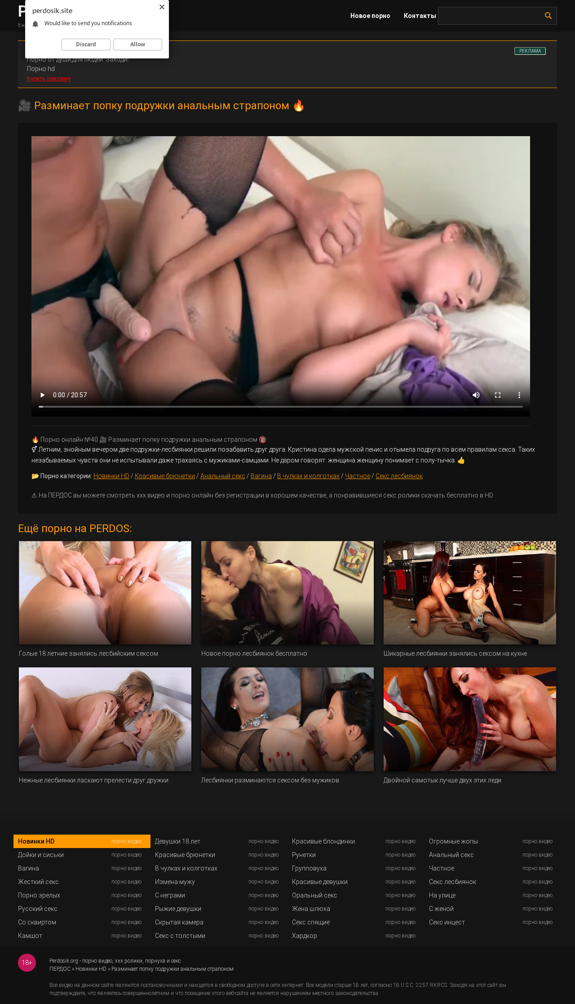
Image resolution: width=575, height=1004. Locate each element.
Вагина (261, 476)
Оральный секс (314, 895)
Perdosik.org (63, 961)
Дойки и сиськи (41, 854)
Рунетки (304, 854)
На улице (442, 895)
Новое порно (370, 15)
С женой (441, 908)
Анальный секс (222, 476)
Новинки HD (111, 476)
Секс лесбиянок (399, 476)
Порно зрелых (39, 895)
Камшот (30, 935)
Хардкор (304, 935)
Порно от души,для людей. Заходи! (77, 59)
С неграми (170, 895)
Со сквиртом (37, 922)
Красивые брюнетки (165, 476)
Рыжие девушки (178, 908)
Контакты (420, 15)
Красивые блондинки (323, 841)
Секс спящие (311, 922)
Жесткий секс (38, 881)
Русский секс (38, 908)
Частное (357, 476)
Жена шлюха (311, 908)
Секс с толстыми (180, 935)
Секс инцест (447, 922)
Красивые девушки (320, 881)
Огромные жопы (453, 841)
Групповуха (309, 868)
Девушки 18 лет (177, 841)
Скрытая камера (179, 922)
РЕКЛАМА (530, 51)
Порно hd (41, 68)
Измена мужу (175, 881)
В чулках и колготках (308, 476)
